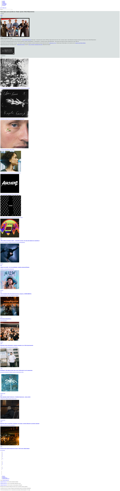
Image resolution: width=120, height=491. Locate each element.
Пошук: (1, 9)
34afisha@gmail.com (3, 481)
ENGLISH (4, 5)
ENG (5, 7)
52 (2, 458)
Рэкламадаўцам (4, 477)
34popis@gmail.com (6, 480)
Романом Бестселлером (21, 44)
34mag (1, 15)
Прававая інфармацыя (5, 478)
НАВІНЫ (3, 2)
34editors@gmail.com (3, 483)
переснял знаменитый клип (26, 39)
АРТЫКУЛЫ (4, 3)
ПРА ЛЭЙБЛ (4, 4)
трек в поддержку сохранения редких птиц (35, 44)
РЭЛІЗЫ (3, 1)
